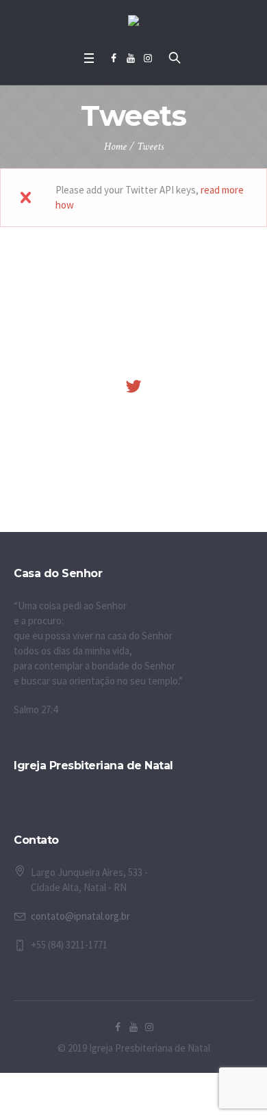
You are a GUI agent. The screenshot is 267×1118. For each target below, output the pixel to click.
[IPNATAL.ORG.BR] (148, 58)
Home (115, 146)
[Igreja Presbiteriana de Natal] (133, 22)
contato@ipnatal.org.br (80, 915)
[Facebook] (113, 58)
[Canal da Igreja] (131, 58)
